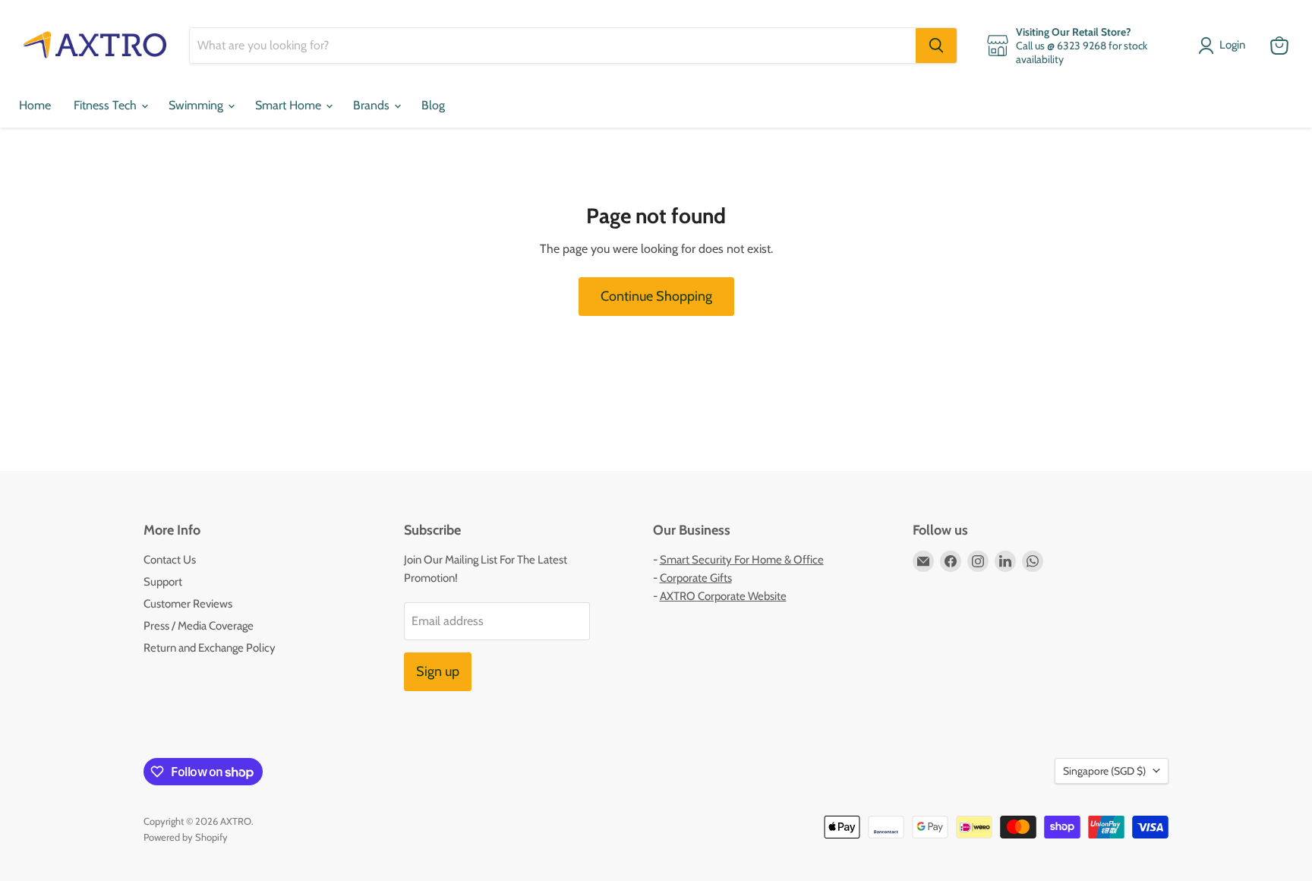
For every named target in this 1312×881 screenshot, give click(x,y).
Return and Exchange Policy (210, 648)
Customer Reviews (188, 604)
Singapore (1104, 771)
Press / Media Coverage (199, 626)
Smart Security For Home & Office (742, 560)
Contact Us (170, 560)
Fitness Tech (107, 105)
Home (35, 105)
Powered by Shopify (186, 837)
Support (163, 582)
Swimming (197, 105)
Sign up (437, 671)
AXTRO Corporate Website (723, 596)
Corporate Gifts (696, 578)
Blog (433, 105)
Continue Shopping (656, 296)
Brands (373, 105)
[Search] (936, 45)
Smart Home (289, 105)
